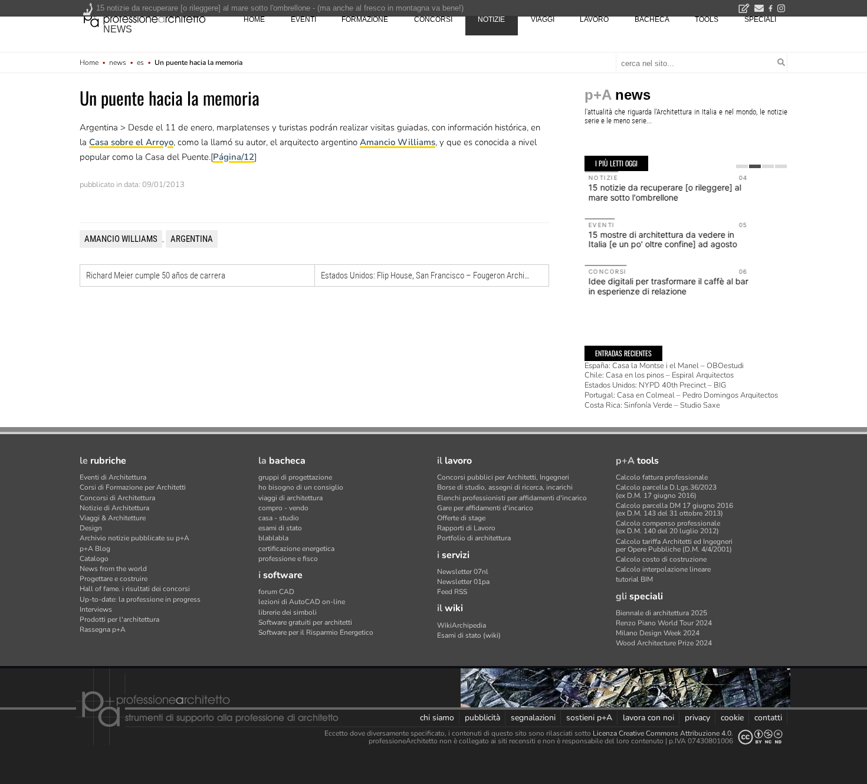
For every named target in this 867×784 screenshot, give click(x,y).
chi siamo (437, 717)
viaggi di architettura (290, 498)
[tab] (742, 166)
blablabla (273, 538)
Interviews (96, 609)
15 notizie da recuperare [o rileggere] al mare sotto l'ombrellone (664, 192)
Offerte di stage (461, 518)
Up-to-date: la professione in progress (140, 599)
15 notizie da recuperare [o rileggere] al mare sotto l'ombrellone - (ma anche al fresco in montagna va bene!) (280, 8)
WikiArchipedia (461, 625)
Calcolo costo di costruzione (661, 559)
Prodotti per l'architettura (119, 619)
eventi (303, 19)
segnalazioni (533, 717)
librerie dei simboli (287, 612)
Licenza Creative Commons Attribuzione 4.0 (662, 733)
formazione (364, 19)
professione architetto (144, 18)
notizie (491, 19)
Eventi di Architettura (113, 477)
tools (706, 19)
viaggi (542, 19)
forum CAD (276, 591)
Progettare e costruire (113, 578)
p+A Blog (95, 548)
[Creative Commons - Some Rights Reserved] (760, 737)
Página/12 (233, 157)
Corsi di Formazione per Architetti (133, 487)
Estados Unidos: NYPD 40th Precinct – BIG (655, 385)
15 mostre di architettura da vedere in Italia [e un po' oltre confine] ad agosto (662, 239)
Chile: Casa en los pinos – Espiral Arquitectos (659, 375)
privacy (697, 717)
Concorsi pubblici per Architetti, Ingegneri (503, 477)
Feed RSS (452, 591)
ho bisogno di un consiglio (300, 487)
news (117, 29)
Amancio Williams (397, 142)
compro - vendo (283, 508)
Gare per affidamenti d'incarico (485, 508)
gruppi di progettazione (295, 477)
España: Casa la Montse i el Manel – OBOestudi (664, 365)
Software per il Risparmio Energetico (315, 632)
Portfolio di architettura (474, 538)
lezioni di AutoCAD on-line (301, 601)
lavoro (594, 19)
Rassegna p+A (103, 629)
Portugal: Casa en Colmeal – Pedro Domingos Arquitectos (681, 395)
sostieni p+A (589, 717)
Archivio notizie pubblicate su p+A (134, 538)
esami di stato (280, 528)
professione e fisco (288, 558)
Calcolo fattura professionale (662, 477)
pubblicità (482, 717)
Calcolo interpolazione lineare (663, 569)
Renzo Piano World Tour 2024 (664, 623)
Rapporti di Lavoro (466, 528)
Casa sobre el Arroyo (131, 142)
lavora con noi (648, 717)
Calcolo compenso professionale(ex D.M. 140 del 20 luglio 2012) (668, 527)
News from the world (113, 568)
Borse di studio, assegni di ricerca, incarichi (505, 487)
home (254, 19)
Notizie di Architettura (114, 508)
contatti (768, 717)
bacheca (652, 19)
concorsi (433, 19)
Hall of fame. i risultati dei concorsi (135, 588)
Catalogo (94, 558)
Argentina (191, 239)
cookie (732, 717)
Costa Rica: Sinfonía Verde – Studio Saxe (652, 405)
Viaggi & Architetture (113, 518)
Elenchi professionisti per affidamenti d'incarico (512, 498)
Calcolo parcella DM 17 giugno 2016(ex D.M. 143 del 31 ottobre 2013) (674, 509)
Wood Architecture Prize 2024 (664, 643)
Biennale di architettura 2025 (661, 613)
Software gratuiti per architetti (305, 622)
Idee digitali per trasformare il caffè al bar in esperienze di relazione (668, 286)
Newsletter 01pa (463, 581)
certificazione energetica (296, 548)
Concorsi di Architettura (117, 498)
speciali (760, 19)
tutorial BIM (634, 579)
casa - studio (278, 518)
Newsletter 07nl (462, 571)
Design (91, 528)
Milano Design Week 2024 (657, 633)
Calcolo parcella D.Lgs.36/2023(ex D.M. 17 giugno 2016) (666, 491)
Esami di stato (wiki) (469, 635)
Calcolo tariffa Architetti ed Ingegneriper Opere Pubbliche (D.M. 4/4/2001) (674, 545)
